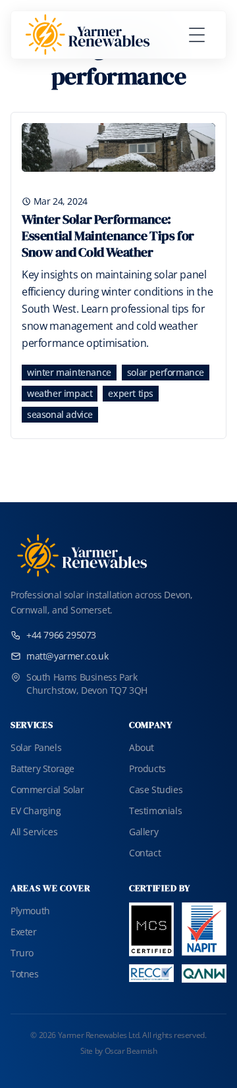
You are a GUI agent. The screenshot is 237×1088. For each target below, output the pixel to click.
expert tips (130, 393)
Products (147, 768)
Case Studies (155, 789)
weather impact (59, 393)
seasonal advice (60, 414)
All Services (34, 831)
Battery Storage (42, 768)
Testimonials (155, 810)
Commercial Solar (47, 789)
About (141, 747)
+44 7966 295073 (61, 635)
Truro (22, 952)
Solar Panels (36, 747)
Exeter (24, 931)
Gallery (143, 831)
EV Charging (36, 810)
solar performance (165, 372)
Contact (145, 852)
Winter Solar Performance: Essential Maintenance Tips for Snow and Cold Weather (108, 236)
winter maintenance (69, 372)
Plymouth (30, 910)
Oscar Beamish (131, 1050)
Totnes (25, 974)
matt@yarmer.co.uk (67, 656)
